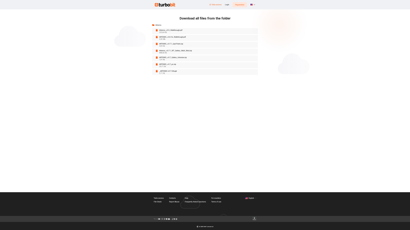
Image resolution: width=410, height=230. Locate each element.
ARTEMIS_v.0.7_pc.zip (167, 64)
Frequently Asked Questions (195, 202)
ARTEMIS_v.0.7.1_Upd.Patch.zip (171, 44)
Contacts (172, 198)
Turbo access (217, 5)
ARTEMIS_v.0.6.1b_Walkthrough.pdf (172, 37)
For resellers (216, 198)
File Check (158, 202)
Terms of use (216, 202)
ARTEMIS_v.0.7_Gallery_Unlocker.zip (173, 57)
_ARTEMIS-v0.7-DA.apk (168, 71)
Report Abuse (174, 202)
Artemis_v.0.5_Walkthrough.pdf (170, 30)
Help (186, 198)
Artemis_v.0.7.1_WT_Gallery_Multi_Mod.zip (175, 51)
